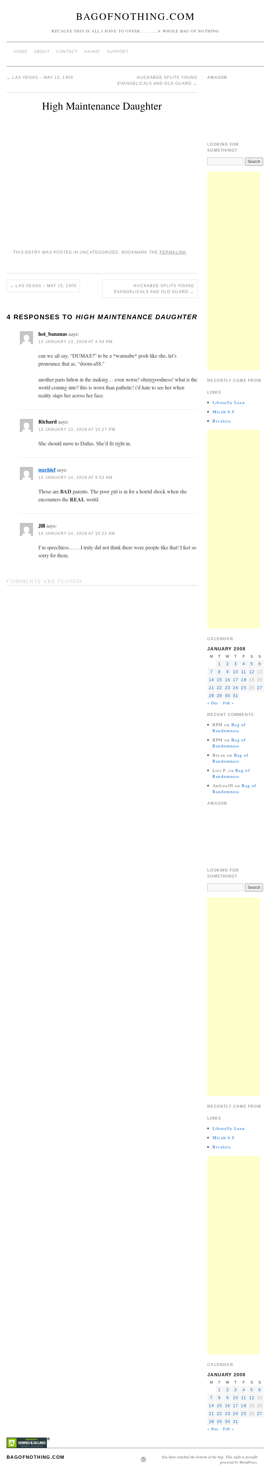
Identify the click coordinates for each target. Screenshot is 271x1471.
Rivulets (222, 421)
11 (243, 672)
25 (243, 687)
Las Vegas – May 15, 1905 (40, 77)
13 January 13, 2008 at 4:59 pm (75, 341)
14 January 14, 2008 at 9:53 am (75, 477)
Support (118, 51)
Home (20, 51)
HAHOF (92, 51)
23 (227, 687)
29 (219, 695)
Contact (67, 51)
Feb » (228, 702)
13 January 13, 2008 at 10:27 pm (76, 429)
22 (219, 687)
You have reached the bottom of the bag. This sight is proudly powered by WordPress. (210, 1459)
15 (219, 680)
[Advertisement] (233, 271)
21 (211, 687)
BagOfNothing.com (135, 16)
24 (235, 687)
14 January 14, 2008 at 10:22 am (76, 533)
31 (235, 695)
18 (243, 680)
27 (259, 687)
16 (227, 680)
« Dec (212, 702)
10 (235, 672)
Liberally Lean (229, 402)
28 (211, 695)
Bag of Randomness (229, 728)
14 (211, 680)
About (42, 51)
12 (251, 672)
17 (235, 680)
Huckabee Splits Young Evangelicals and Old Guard (154, 288)
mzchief (47, 469)
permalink (173, 252)
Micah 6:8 (224, 412)
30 (227, 695)
